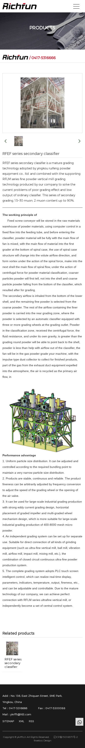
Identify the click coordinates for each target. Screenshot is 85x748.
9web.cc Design (42, 740)
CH (67, 7)
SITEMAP (8, 721)
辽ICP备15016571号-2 (65, 736)
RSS (31, 721)
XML (21, 721)
